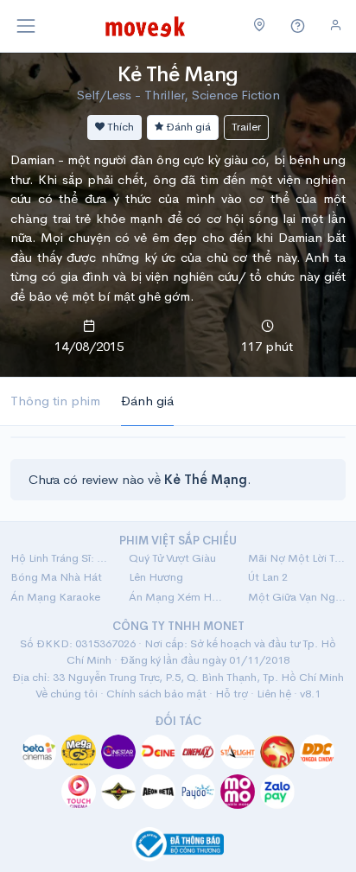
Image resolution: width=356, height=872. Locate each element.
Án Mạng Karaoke (55, 596)
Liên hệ (274, 693)
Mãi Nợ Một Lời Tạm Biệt (297, 558)
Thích (119, 126)
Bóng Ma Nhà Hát (56, 577)
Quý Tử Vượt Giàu (172, 558)
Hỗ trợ (231, 693)
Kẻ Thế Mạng (178, 74)
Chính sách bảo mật (156, 693)
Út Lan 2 (268, 577)
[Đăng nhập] (335, 25)
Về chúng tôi (66, 693)
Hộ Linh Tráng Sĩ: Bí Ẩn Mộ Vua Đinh (59, 558)
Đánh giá (187, 126)
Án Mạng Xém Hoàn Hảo (177, 596)
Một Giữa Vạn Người (297, 596)
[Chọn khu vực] (259, 26)
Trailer (246, 126)
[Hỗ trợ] (298, 26)
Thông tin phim (55, 400)
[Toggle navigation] (26, 25)
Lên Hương (156, 577)
